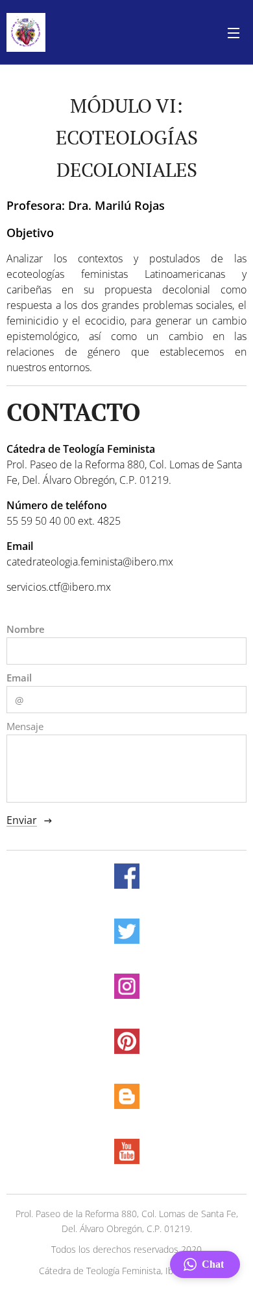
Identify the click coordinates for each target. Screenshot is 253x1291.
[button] (205, 1264)
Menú (234, 32)
